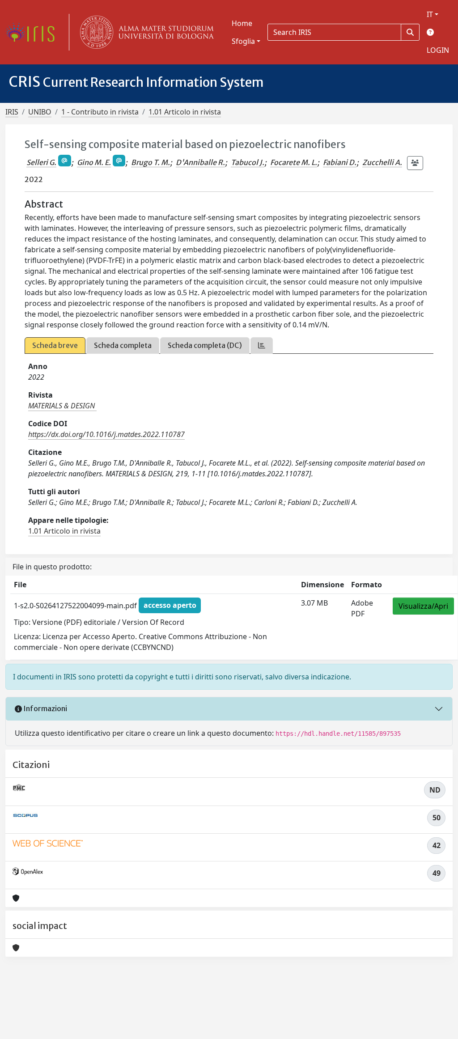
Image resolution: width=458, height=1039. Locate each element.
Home (242, 23)
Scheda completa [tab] (123, 345)
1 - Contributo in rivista (100, 112)
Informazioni (44, 708)
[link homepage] (33, 32)
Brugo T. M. (150, 162)
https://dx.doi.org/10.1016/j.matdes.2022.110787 (106, 434)
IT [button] (430, 14)
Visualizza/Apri (423, 606)
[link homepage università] (145, 32)
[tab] (261, 345)
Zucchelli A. (382, 162)
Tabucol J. (247, 162)
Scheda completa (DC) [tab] (205, 345)
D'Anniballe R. (200, 162)
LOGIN (438, 50)
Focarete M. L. (293, 162)
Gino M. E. (94, 162)
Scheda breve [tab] (55, 345)
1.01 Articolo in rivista (184, 112)
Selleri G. (41, 162)
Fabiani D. (339, 162)
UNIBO (39, 112)
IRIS (11, 112)
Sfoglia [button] (243, 41)
